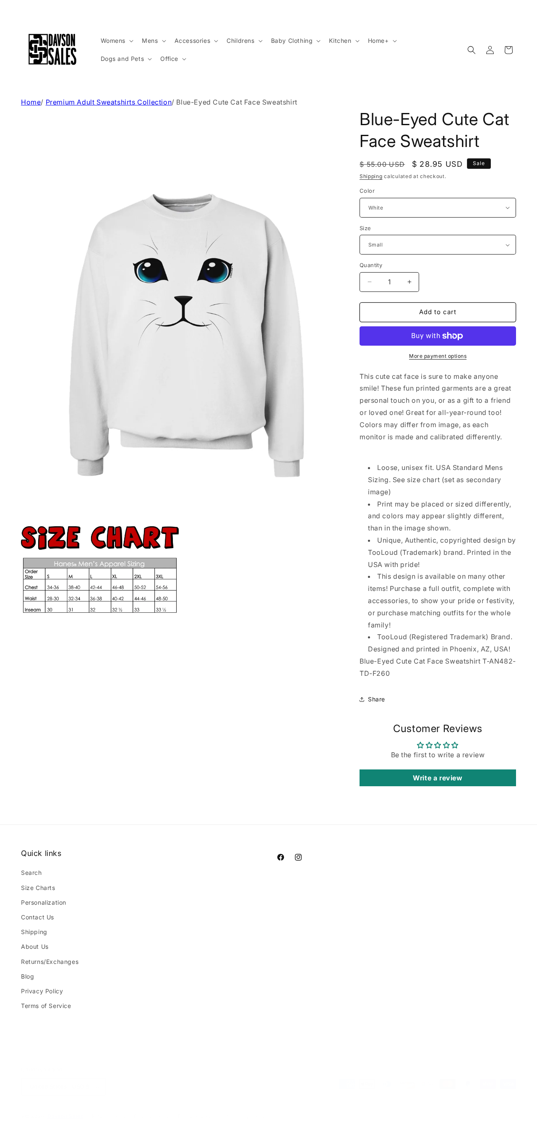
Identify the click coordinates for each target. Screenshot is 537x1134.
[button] (116, 41)
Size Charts (38, 887)
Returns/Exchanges (49, 961)
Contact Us (37, 917)
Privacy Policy (42, 991)
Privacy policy (151, 1108)
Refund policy (108, 1108)
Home (31, 102)
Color (367, 190)
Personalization (43, 902)
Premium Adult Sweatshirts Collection (109, 102)
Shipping (371, 176)
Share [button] (376, 699)
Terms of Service (46, 1005)
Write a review (437, 778)
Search (31, 872)
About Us (35, 946)
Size (365, 228)
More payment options (438, 356)
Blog (27, 976)
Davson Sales (65, 1108)
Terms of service (197, 1108)
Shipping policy (246, 1108)
